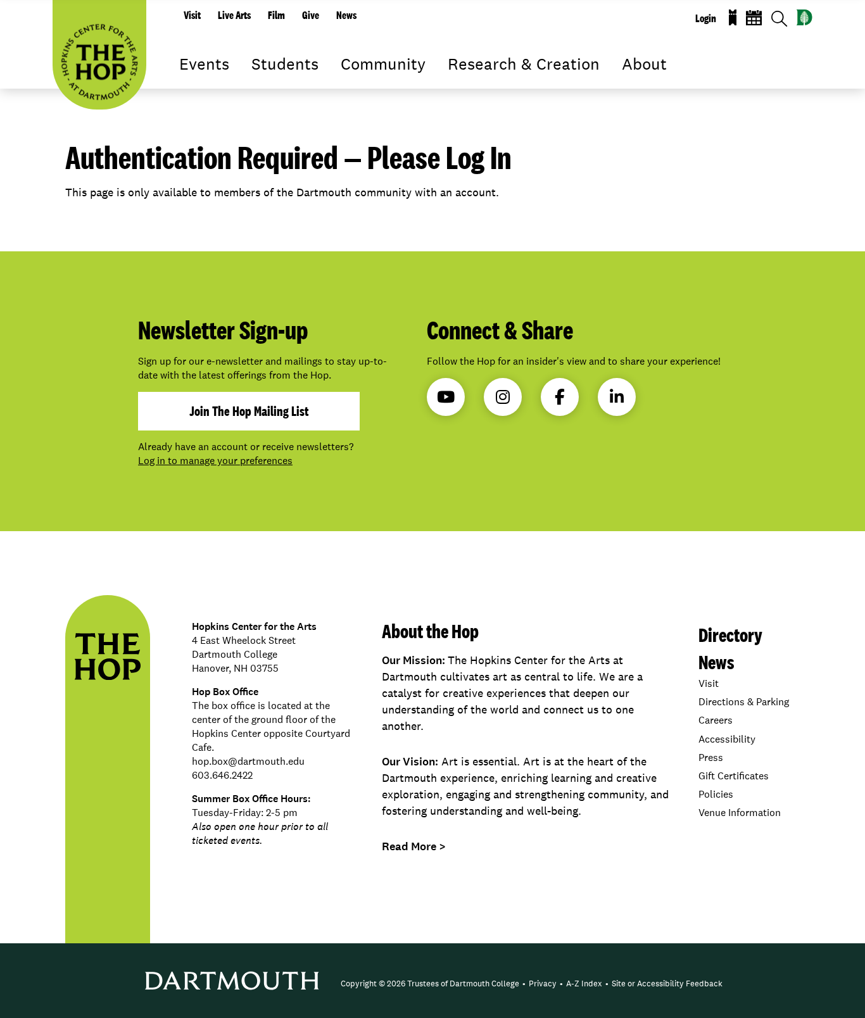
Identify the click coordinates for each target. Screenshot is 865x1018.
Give (310, 15)
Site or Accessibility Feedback (667, 983)
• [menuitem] (524, 983)
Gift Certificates (733, 775)
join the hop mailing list (248, 411)
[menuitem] (430, 984)
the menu (188, 82)
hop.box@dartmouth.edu (248, 761)
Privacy (543, 983)
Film (276, 15)
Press (710, 757)
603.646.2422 (222, 775)
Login (705, 18)
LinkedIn (617, 397)
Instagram (503, 397)
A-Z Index (584, 983)
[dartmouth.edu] (804, 17)
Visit (192, 15)
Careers (715, 720)
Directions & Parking (743, 701)
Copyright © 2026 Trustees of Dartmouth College (430, 983)
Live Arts (234, 15)
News (346, 15)
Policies (715, 794)
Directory (730, 635)
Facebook (560, 397)
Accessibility (726, 739)
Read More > (414, 846)
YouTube (446, 397)
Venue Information (739, 812)
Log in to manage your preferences (215, 460)
